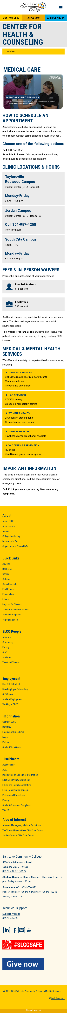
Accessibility (8, 764)
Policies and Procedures (13, 795)
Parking (5, 742)
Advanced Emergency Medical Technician (21, 825)
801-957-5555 (9, 918)
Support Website (11, 913)
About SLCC (8, 521)
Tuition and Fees (10, 619)
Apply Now (33, 17)
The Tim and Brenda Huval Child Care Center (22, 830)
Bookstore (7, 569)
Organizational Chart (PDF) (15, 546)
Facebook (14, 930)
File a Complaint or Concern (15, 790)
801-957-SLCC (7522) (14, 871)
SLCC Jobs (7, 694)
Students (6, 657)
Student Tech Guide (11, 747)
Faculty (5, 647)
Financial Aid (8, 594)
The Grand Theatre (11, 662)
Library (5, 599)
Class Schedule (9, 584)
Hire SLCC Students (11, 684)
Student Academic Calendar (15, 609)
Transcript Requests (11, 614)
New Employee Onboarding (15, 689)
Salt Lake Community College (33, 7)
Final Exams (8, 589)
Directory (6, 727)
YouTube (29, 930)
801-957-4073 (28, 887)
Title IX (5, 810)
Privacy (5, 800)
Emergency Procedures (13, 732)
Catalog (6, 579)
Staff (4, 652)
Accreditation (8, 526)
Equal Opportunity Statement (16, 779)
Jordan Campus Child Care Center (18, 835)
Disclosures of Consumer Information (20, 774)
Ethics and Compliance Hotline (16, 785)
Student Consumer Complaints (17, 805)
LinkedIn (6, 930)
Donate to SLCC (10, 541)
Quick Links (32, 1010)
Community (7, 642)
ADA (4, 769)
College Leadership (11, 536)
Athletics (6, 637)
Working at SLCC (10, 704)
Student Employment (12, 699)
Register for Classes (12, 604)
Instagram (21, 930)
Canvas (5, 574)
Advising (6, 563)
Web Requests (58, 998)
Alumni (5, 531)
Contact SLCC (11, 17)
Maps (5, 737)
